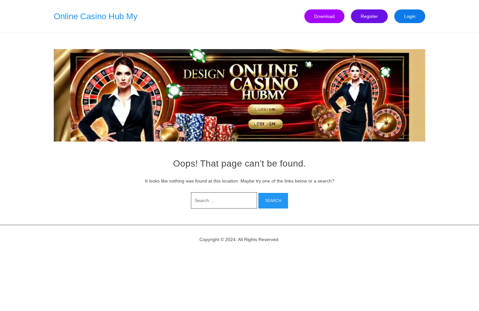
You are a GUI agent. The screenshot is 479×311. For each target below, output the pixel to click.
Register (369, 16)
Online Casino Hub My (96, 16)
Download (324, 16)
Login (409, 16)
